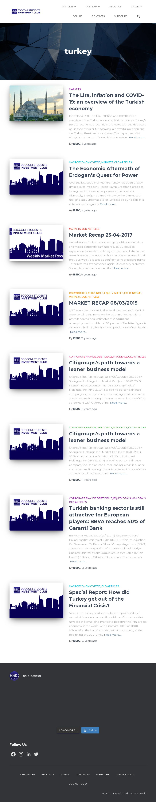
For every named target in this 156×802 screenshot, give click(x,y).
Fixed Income (132, 293)
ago (89, 143)
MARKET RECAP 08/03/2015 (103, 303)
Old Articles (123, 162)
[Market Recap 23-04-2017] (36, 243)
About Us (115, 6)
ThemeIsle (139, 793)
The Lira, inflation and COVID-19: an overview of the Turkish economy (107, 101)
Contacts (98, 16)
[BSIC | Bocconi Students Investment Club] (26, 11)
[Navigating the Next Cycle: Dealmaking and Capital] (61, 714)
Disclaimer (27, 774)
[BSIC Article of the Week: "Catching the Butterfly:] (61, 694)
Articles (68, 6)
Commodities (78, 293)
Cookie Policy (78, 783)
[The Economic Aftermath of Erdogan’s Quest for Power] (36, 176)
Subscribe (120, 16)
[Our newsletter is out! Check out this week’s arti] (95, 694)
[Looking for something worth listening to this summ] (26, 694)
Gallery (136, 6)
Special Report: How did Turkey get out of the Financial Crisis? (99, 598)
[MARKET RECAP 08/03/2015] (36, 307)
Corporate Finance (82, 356)
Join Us (77, 16)
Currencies (95, 293)
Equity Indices (113, 293)
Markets (75, 89)
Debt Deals (104, 356)
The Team (91, 6)
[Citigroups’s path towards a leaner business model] (36, 371)
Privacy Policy (126, 774)
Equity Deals (122, 498)
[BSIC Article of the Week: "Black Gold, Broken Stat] (95, 714)
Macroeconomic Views (84, 162)
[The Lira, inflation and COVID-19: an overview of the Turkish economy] (36, 103)
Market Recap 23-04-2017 (100, 235)
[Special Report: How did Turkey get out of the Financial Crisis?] (36, 600)
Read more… (137, 137)
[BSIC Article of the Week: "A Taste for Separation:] (130, 694)
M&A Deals (120, 356)
